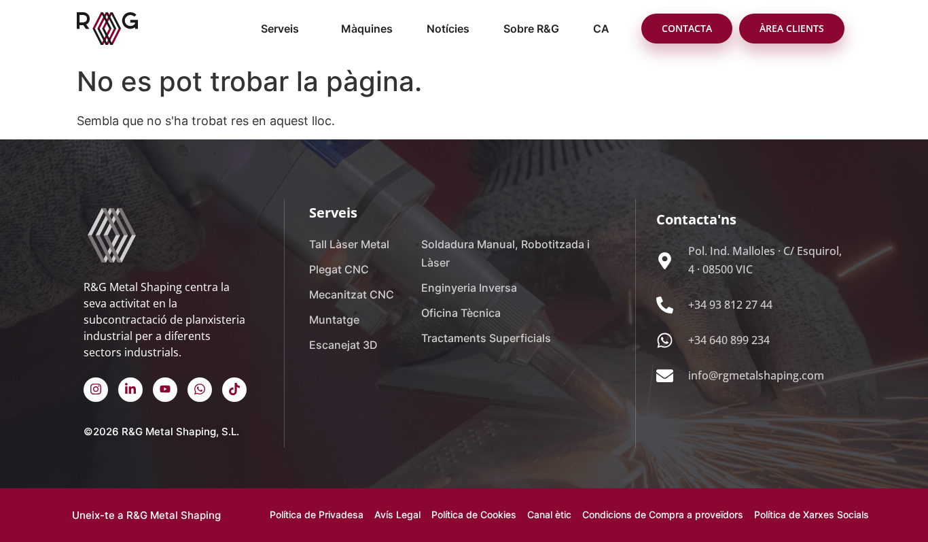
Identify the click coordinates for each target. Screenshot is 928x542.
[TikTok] (234, 389)
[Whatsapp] (200, 389)
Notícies (448, 28)
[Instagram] (96, 389)
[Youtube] (165, 389)
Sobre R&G (531, 28)
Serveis (280, 28)
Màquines (367, 28)
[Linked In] (130, 389)
